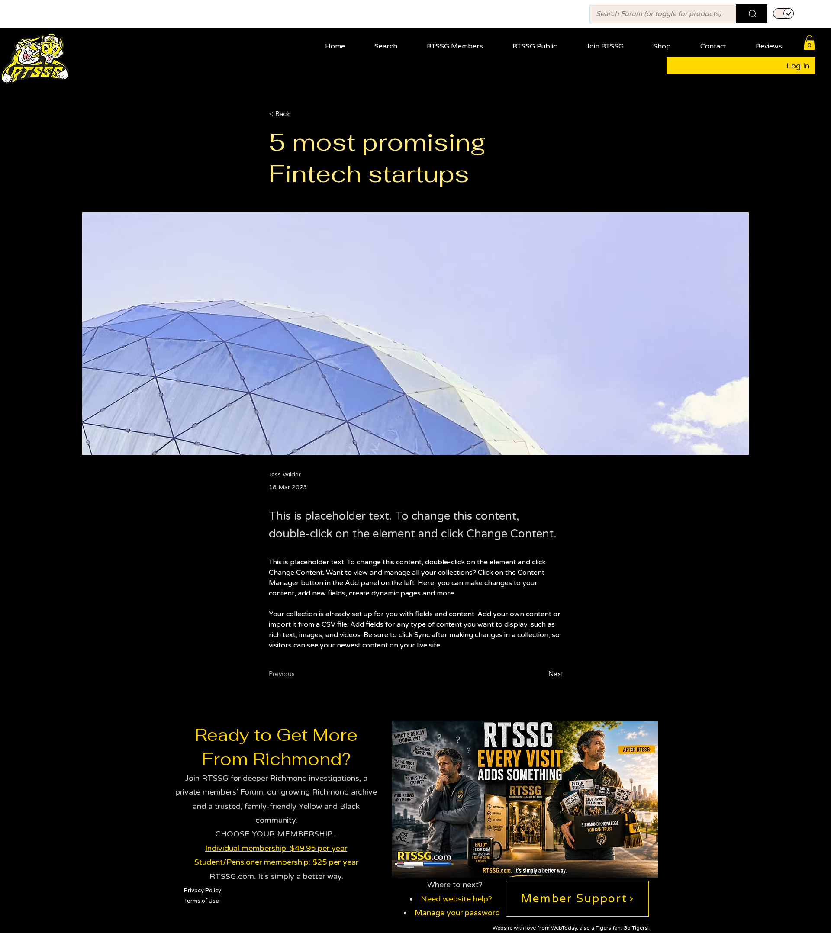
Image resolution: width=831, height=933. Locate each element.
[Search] (751, 13)
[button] (462, 42)
